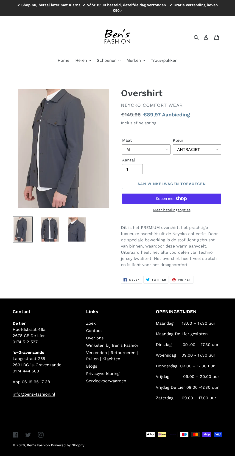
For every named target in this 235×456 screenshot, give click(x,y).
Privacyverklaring (103, 373)
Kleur (178, 140)
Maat (127, 140)
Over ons (95, 337)
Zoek (91, 323)
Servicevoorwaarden (106, 380)
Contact (94, 330)
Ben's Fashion (39, 445)
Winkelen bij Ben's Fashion (112, 345)
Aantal (128, 160)
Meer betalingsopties (171, 210)
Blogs (91, 366)
